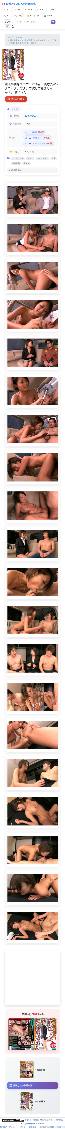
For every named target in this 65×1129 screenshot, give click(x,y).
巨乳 (20, 15)
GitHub (41, 1124)
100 (8, 15)
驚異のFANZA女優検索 (20, 4)
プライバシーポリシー (18, 1127)
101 (41, 9)
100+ (30, 9)
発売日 (49, 15)
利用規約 (3, 1127)
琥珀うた (19, 37)
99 (19, 9)
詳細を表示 (16, 170)
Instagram (30, 1124)
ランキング (34, 15)
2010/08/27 (30, 116)
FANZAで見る (17, 99)
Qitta (60, 1120)
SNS (8, 22)
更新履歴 (32, 1127)
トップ (10, 37)
